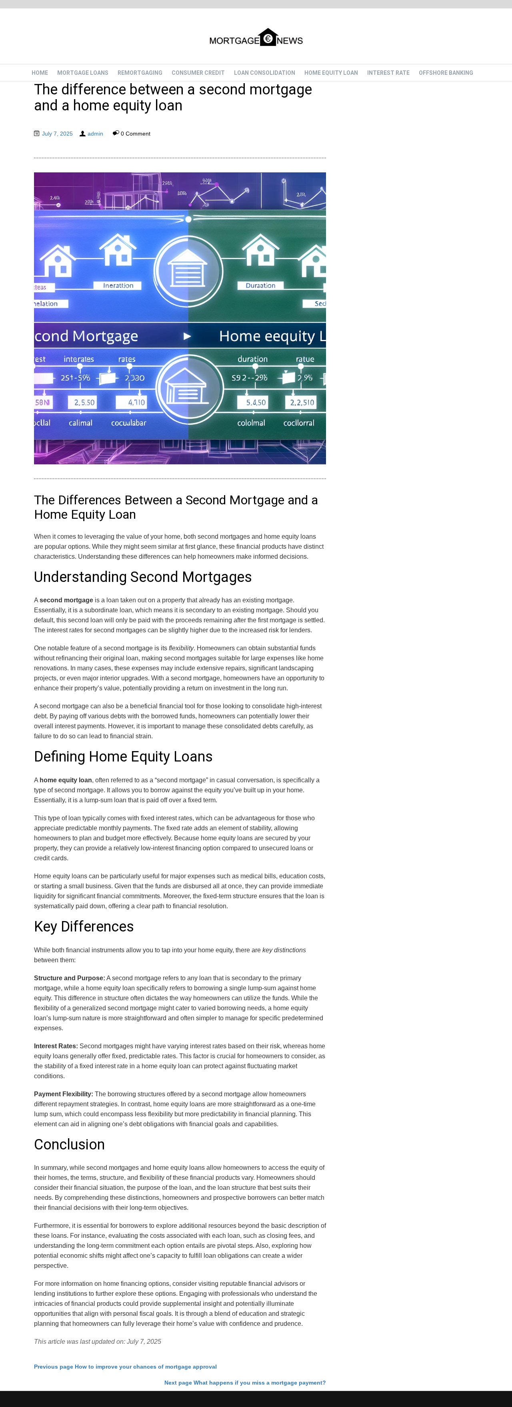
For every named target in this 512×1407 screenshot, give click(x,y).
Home (40, 73)
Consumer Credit (198, 73)
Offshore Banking (446, 73)
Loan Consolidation (264, 73)
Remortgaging (140, 73)
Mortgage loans (82, 73)
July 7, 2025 (57, 133)
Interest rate (388, 73)
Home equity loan (331, 73)
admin (95, 133)
